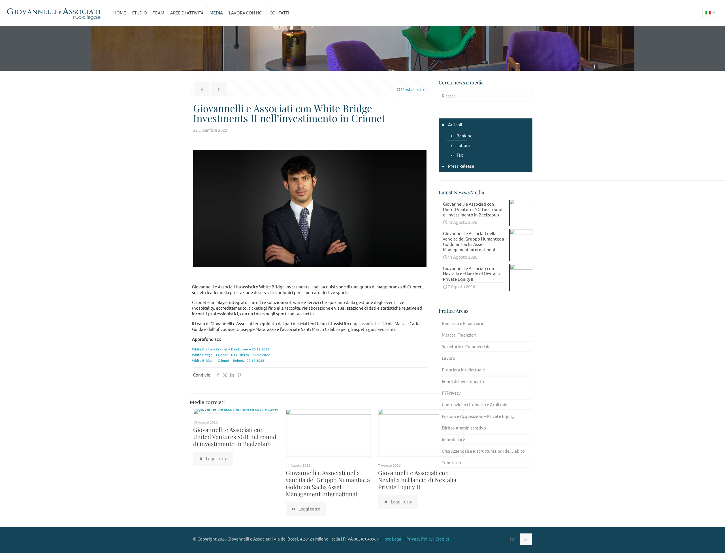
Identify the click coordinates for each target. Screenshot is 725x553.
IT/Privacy (451, 392)
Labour (463, 145)
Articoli (455, 124)
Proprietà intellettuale (463, 369)
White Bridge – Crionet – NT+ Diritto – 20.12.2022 (231, 354)
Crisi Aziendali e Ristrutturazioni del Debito (483, 451)
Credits (442, 538)
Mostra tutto (413, 89)
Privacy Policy (419, 538)
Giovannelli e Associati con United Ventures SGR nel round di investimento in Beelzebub (234, 437)
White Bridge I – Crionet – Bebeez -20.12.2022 (228, 360)
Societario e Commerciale (466, 346)
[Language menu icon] (710, 13)
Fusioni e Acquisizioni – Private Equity (478, 416)
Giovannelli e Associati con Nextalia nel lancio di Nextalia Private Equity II (417, 480)
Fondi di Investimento (463, 381)
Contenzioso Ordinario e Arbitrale (474, 404)
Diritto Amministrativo (464, 427)
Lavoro (448, 358)
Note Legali (392, 538)
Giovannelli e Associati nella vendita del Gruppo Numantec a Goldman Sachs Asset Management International (328, 483)
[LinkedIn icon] (512, 538)
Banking (465, 135)
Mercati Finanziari (459, 334)
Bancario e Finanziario (463, 323)
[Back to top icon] (526, 539)
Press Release (461, 166)
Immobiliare (453, 439)
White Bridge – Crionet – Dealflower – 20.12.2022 (230, 349)
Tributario (451, 462)
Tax (460, 155)
